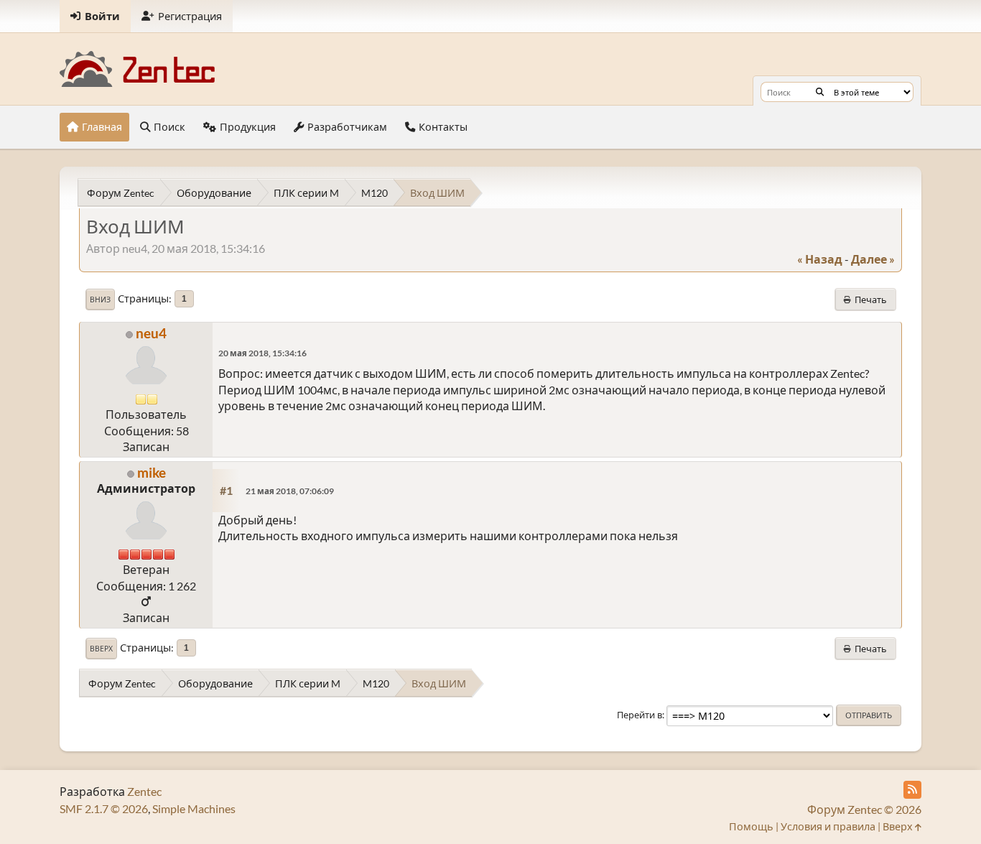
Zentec (144, 791)
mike (151, 472)
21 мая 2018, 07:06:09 (290, 491)
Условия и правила (828, 826)
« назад (819, 259)
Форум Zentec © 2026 (864, 809)
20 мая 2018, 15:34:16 (262, 353)
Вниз (100, 299)
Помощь (751, 826)
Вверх (101, 648)
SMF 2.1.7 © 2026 (104, 808)
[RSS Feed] (912, 790)
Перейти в (639, 714)
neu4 (151, 333)
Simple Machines (194, 808)
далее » (873, 259)
